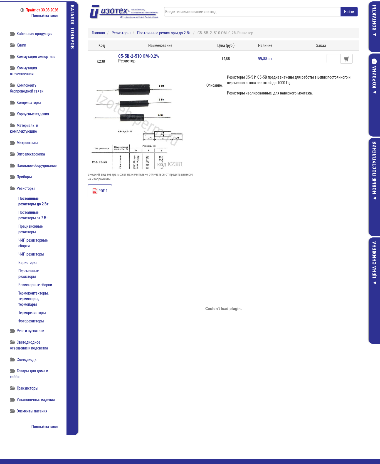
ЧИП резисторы (31, 254)
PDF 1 (103, 191)
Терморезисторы (32, 312)
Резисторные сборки (35, 285)
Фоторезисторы (31, 321)
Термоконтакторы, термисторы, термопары (33, 299)
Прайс (42, 10)
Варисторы (27, 262)
